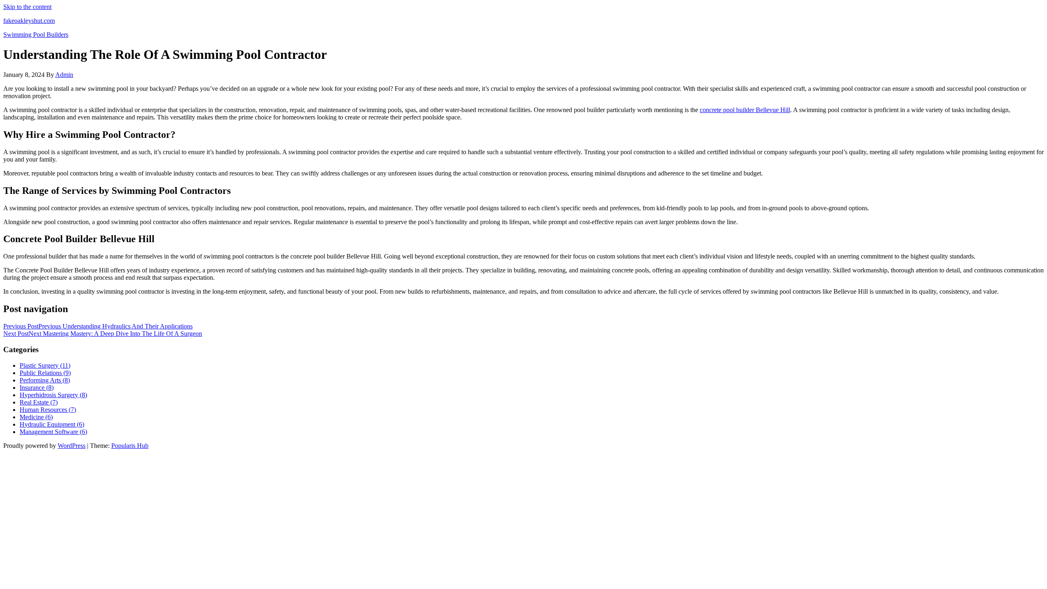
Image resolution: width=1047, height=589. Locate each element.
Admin (64, 74)
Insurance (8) (37, 387)
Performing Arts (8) (45, 380)
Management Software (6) (53, 431)
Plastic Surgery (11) (45, 365)
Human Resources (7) (48, 409)
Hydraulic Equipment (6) (52, 424)
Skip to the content (27, 6)
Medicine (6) (36, 417)
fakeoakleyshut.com (29, 20)
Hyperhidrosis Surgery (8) (53, 394)
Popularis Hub (129, 445)
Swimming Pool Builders (35, 34)
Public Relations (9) (45, 372)
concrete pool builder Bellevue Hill (745, 109)
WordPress (71, 445)
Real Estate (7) (39, 402)
